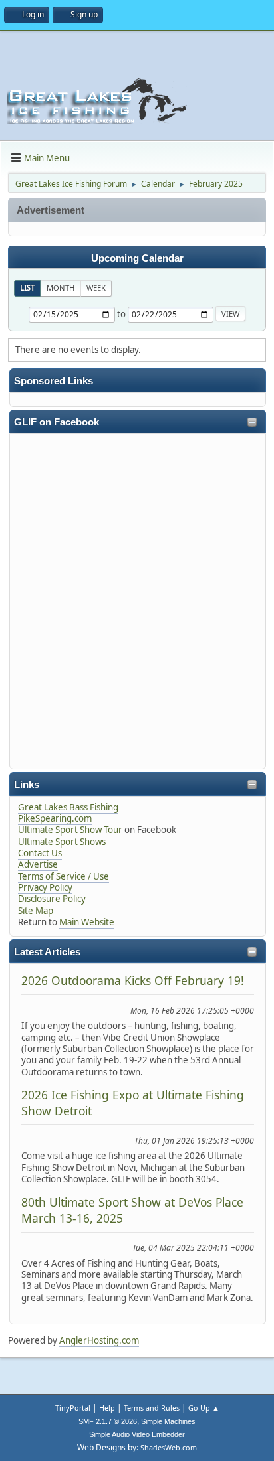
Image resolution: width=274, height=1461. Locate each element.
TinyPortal (72, 1408)
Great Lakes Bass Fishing (68, 807)
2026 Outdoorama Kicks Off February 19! (132, 980)
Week (96, 288)
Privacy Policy (45, 887)
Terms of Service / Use (63, 876)
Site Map (35, 911)
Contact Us (40, 853)
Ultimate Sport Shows (62, 842)
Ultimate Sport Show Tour (70, 830)
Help (107, 1408)
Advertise (38, 864)
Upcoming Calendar (137, 258)
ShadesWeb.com (168, 1447)
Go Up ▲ (203, 1408)
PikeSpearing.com (55, 818)
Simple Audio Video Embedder (137, 1434)
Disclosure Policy (52, 899)
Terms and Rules (152, 1408)
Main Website (86, 922)
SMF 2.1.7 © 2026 (107, 1421)
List (27, 288)
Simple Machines (168, 1421)
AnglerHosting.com (99, 1340)
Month (60, 288)
